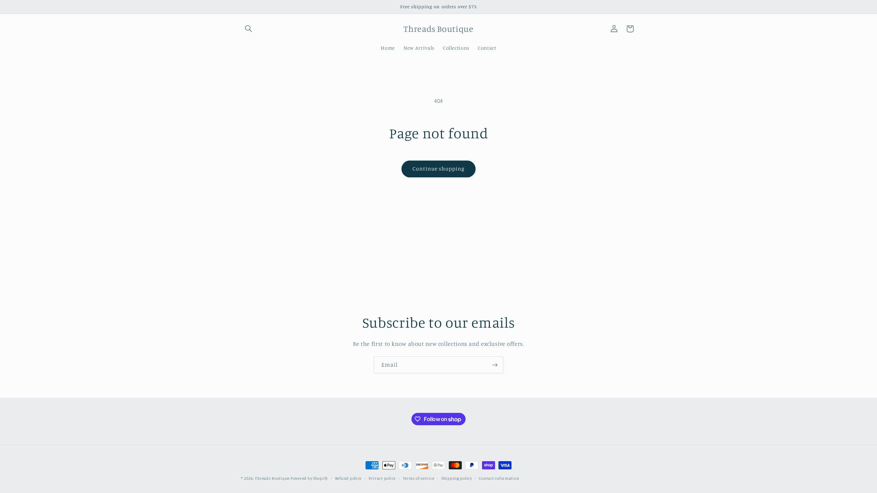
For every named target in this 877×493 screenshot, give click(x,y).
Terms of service (418, 478)
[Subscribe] (495, 364)
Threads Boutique (273, 478)
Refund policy (348, 478)
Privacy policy (382, 478)
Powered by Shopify (309, 478)
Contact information (499, 478)
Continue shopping (438, 168)
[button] (249, 29)
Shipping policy (456, 478)
